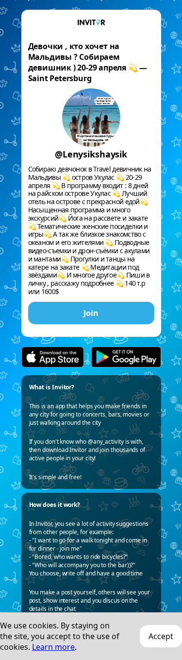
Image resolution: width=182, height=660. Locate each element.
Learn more (53, 647)
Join (91, 313)
